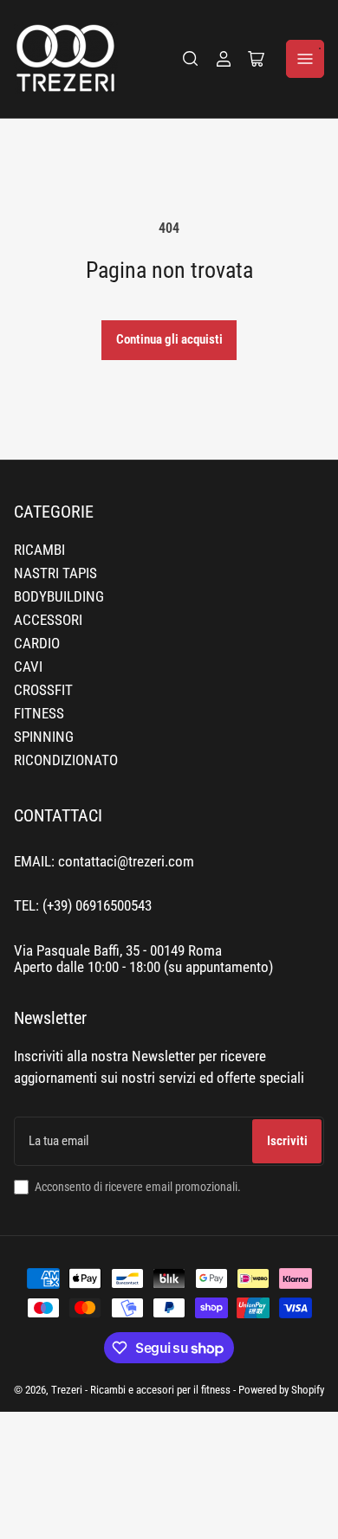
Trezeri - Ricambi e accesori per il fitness (141, 1389)
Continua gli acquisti (169, 339)
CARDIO (37, 643)
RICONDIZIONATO (66, 760)
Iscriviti (287, 1141)
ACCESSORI (48, 620)
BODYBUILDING (59, 597)
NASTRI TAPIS (55, 573)
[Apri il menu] (305, 59)
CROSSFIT (43, 690)
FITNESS (39, 713)
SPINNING (44, 737)
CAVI (28, 667)
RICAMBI (39, 550)
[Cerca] (191, 59)
